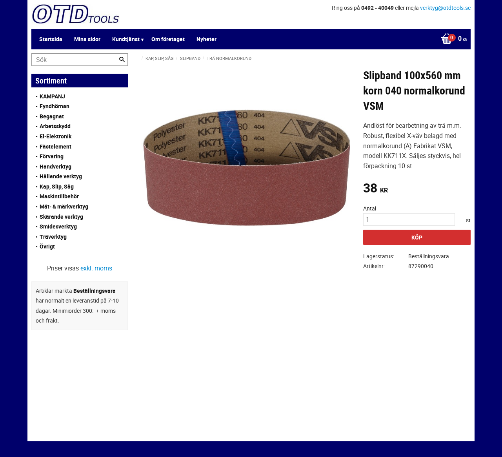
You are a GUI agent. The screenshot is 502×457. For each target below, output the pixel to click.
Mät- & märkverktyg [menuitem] (64, 206)
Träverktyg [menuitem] (53, 236)
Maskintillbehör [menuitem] (59, 196)
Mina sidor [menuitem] (87, 39)
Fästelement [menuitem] (55, 146)
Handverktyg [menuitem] (55, 166)
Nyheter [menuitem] (206, 39)
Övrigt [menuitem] (47, 246)
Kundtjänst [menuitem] (126, 39)
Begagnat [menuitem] (52, 116)
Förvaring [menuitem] (52, 156)
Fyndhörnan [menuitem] (54, 106)
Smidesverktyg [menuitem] (58, 226)
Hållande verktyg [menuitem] (61, 176)
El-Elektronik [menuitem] (55, 136)
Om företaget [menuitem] (168, 39)
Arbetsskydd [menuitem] (55, 126)
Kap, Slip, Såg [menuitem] (57, 186)
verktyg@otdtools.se (445, 7)
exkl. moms (96, 268)
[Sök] (122, 59)
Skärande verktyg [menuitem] (61, 216)
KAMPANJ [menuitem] (52, 96)
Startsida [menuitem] (50, 39)
